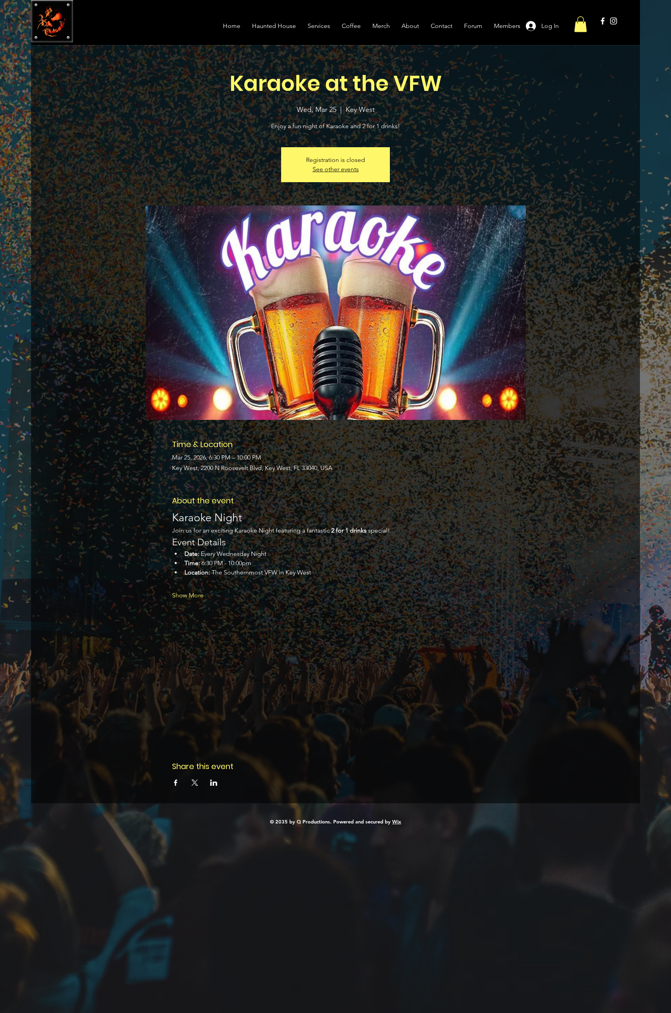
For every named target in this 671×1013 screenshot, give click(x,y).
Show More (187, 595)
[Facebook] (602, 21)
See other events (336, 169)
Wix (396, 821)
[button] (580, 24)
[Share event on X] (194, 783)
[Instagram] (613, 21)
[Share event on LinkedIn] (213, 783)
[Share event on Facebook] (175, 783)
